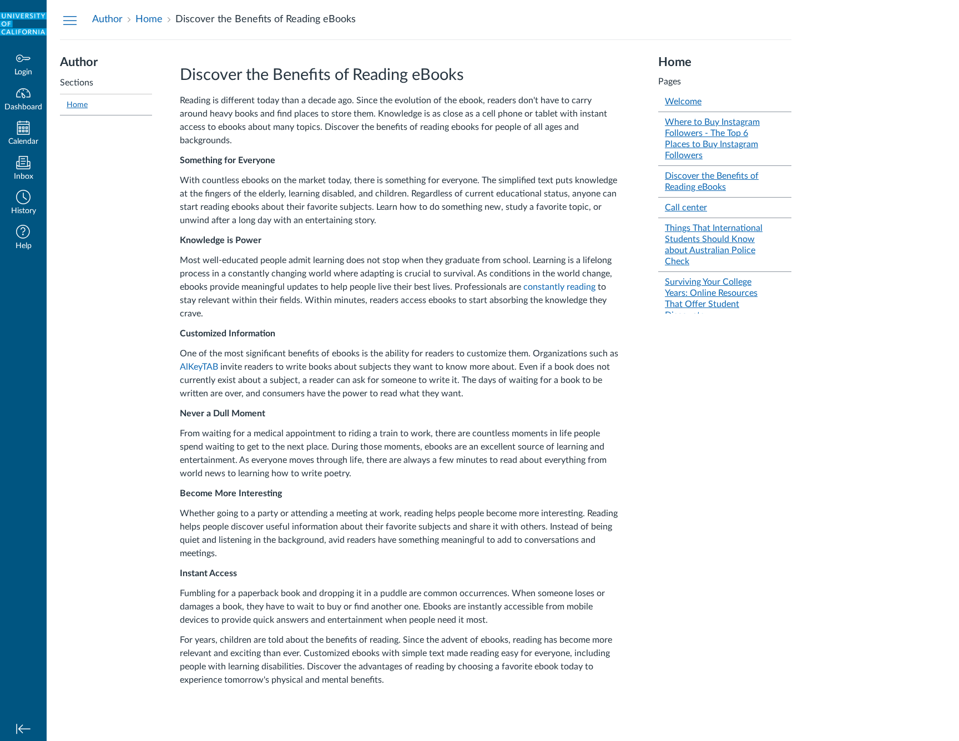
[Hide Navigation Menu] (70, 20)
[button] (23, 203)
